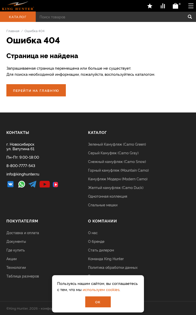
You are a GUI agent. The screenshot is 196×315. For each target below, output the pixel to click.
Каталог (18, 16)
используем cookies (101, 289)
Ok (98, 301)
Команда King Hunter (106, 258)
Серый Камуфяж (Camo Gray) (113, 152)
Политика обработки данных (113, 267)
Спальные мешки (102, 204)
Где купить (15, 249)
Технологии (16, 267)
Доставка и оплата (22, 232)
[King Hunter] (17, 5)
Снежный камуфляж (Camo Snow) (117, 161)
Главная (12, 30)
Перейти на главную (36, 90)
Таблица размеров (22, 275)
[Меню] (191, 5)
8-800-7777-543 (20, 165)
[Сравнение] (163, 6)
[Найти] (190, 17)
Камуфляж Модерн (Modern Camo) (118, 178)
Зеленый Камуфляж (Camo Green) (117, 144)
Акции (11, 258)
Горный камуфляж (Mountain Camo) (118, 170)
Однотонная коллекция (107, 196)
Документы (16, 241)
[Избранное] (150, 6)
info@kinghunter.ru (22, 174)
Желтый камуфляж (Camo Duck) (115, 187)
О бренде (96, 241)
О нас (93, 232)
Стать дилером (101, 249)
